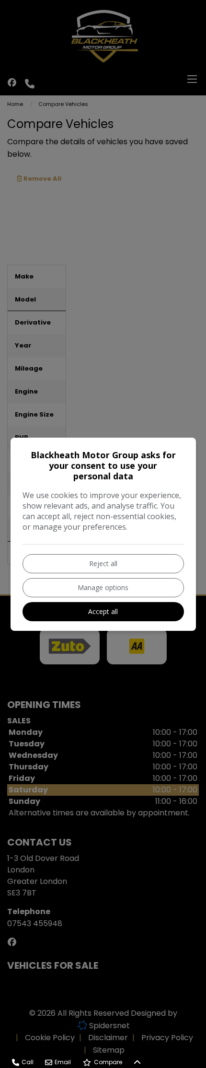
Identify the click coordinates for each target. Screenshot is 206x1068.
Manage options (103, 587)
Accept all (103, 611)
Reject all (103, 563)
